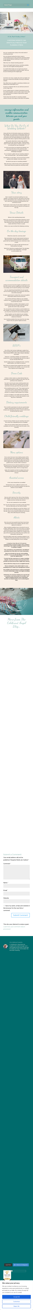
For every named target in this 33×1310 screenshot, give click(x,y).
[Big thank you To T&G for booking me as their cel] (16, 1007)
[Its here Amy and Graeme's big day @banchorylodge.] (16, 976)
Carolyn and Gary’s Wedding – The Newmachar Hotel (16, 654)
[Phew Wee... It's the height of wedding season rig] (16, 1115)
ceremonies (8, 791)
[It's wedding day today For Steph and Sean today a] (16, 1208)
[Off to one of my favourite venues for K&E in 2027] (16, 1069)
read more (8, 661)
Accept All (16, 1297)
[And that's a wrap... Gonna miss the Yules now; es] (16, 991)
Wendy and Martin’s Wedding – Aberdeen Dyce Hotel (15, 721)
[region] (16, 1295)
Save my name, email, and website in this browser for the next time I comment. (16, 908)
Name (5, 883)
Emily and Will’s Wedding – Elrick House (15, 789)
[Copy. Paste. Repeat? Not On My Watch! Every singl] (16, 1223)
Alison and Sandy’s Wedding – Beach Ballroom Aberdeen (15, 755)
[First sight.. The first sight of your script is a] (16, 1239)
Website (6, 898)
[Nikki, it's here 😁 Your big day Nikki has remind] (16, 1146)
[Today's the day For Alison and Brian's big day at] (16, 1053)
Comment (7, 863)
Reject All (16, 1306)
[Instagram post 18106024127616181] (16, 1038)
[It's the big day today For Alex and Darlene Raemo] (16, 1177)
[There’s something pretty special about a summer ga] (16, 1100)
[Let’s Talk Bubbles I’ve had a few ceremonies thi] (16, 960)
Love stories (8, 657)
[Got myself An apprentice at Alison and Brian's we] (16, 1022)
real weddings (17, 657)
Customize (16, 1301)
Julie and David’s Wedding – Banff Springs (16, 825)
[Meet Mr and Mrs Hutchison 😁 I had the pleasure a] (16, 1192)
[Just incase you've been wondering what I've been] (16, 1084)
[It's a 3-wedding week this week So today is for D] (16, 1161)
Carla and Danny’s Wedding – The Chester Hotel (16, 688)
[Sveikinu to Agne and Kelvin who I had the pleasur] (16, 1254)
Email (5, 890)
